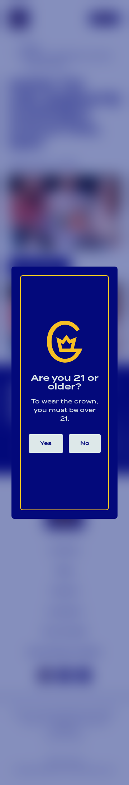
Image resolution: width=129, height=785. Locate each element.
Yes (46, 443)
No (84, 443)
